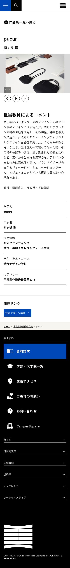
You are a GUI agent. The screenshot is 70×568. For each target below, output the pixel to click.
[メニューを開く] (5, 5)
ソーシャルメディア (15, 497)
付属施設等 (10, 451)
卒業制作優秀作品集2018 (19, 279)
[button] (7, 98)
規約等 (7, 474)
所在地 (7, 439)
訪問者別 (9, 462)
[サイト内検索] (16, 5)
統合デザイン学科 (15, 263)
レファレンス (11, 486)
